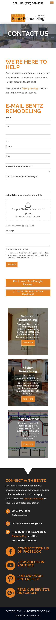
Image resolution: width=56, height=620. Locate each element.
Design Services (28, 419)
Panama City (19, 536)
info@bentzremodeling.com (27, 523)
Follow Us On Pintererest (30, 577)
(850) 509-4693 (30, 88)
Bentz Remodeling (38, 611)
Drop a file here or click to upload (27, 211)
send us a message (34, 498)
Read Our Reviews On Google (33, 591)
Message (10, 231)
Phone (9, 146)
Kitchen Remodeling (28, 369)
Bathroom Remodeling (28, 318)
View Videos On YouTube (30, 563)
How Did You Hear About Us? (19, 166)
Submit (12, 264)
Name (9, 117)
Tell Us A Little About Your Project (22, 177)
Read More (28, 343)
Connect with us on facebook (33, 549)
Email (8, 156)
